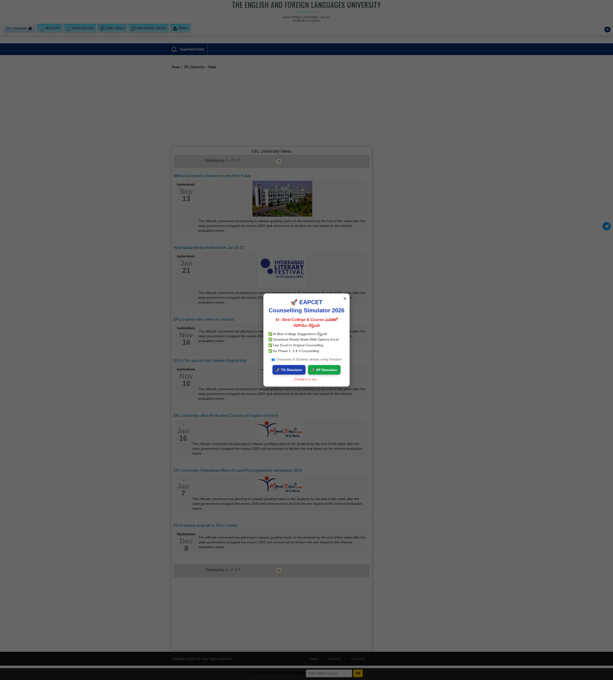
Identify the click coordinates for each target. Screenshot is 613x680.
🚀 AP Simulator (324, 370)
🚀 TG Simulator (289, 370)
